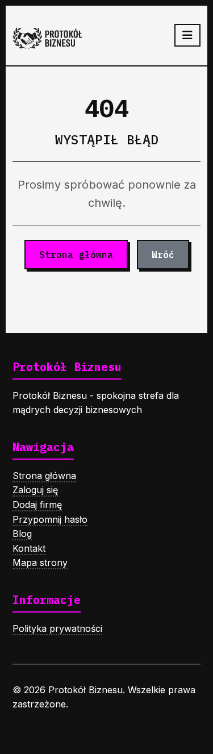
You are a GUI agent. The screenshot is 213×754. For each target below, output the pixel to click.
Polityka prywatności (57, 628)
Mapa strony (40, 562)
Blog (22, 533)
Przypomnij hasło (49, 519)
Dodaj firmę (37, 504)
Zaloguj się (35, 489)
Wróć (163, 254)
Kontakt (28, 548)
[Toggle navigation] (187, 35)
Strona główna (76, 254)
